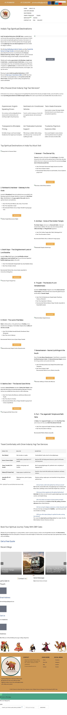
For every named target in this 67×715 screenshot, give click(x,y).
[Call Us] (3, 609)
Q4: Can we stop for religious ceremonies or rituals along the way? (52, 507)
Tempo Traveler (29, 15)
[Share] (9, 693)
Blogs (35, 17)
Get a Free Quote (8, 541)
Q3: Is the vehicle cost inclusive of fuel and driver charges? (50, 499)
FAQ (34, 20)
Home (25, 8)
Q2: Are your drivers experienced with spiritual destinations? (50, 492)
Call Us (2, 616)
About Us (32, 8)
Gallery (39, 20)
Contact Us (27, 20)
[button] (50, 485)
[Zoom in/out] (2, 693)
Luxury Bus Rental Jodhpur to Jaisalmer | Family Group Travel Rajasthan (10, 569)
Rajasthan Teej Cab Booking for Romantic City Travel (54, 570)
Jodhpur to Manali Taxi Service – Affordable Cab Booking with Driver (33, 570)
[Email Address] (3, 590)
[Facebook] (49, 3)
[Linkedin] (56, 3)
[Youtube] (60, 3)
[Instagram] (53, 3)
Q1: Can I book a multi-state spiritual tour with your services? (50, 484)
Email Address (5, 597)
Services (26, 17)
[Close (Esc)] (13, 693)
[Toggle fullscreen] (5, 693)
